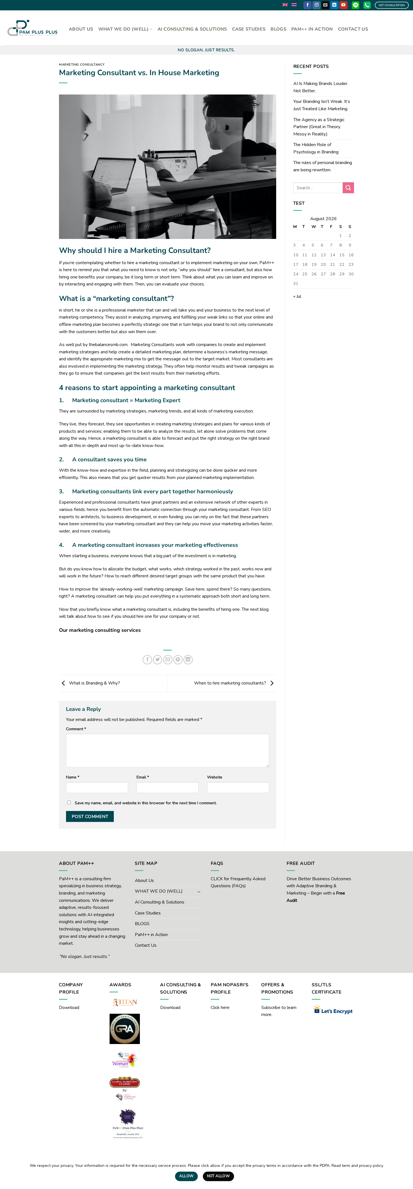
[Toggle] (199, 891)
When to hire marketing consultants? (230, 683)
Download (69, 1007)
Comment (76, 729)
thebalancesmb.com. (109, 345)
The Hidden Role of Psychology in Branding (316, 148)
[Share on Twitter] (157, 659)
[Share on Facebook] (147, 659)
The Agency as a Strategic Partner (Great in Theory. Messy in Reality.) (318, 127)
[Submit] (348, 187)
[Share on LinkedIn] (188, 659)
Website (214, 777)
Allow (186, 1176)
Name (72, 777)
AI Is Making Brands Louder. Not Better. (320, 87)
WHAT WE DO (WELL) (123, 29)
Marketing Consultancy (82, 65)
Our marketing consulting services (100, 630)
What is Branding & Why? (94, 683)
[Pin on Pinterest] (178, 659)
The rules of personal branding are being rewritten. (322, 166)
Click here (220, 1007)
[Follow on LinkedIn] (334, 5)
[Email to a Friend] (168, 659)
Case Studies (249, 29)
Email (143, 777)
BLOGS (278, 29)
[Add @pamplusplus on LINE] (355, 5)
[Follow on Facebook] (307, 5)
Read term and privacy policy (357, 1165)
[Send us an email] (325, 5)
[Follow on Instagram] (316, 5)
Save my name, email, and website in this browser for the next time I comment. (146, 803)
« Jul (297, 296)
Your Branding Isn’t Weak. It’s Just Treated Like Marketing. (321, 105)
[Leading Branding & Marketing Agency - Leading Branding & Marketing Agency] (32, 28)
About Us (81, 29)
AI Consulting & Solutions (192, 29)
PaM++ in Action (312, 29)
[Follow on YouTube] (343, 5)
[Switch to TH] (294, 5)
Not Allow (218, 1176)
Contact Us (353, 29)
